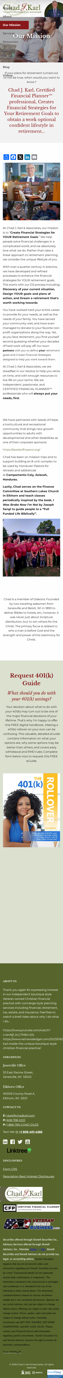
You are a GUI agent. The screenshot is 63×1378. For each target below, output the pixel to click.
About (7, 16)
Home (7, 8)
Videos (8, 75)
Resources (10, 41)
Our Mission (11, 25)
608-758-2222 (15, 1120)
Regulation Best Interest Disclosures (28, 1176)
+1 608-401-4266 (30, 1132)
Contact (8, 50)
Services (9, 33)
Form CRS (10, 1169)
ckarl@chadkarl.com (20, 1115)
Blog (6, 67)
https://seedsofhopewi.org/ (21, 449)
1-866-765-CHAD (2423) (22, 1124)
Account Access (14, 58)
